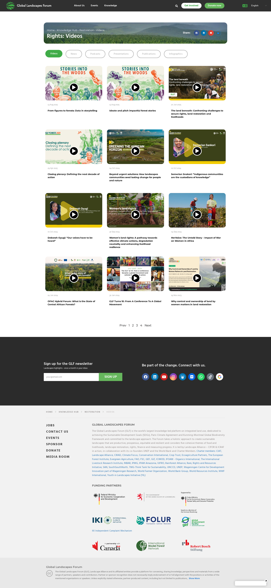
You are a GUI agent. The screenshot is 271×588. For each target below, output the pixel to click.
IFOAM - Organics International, (183, 459)
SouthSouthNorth (118, 467)
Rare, (190, 463)
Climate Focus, (130, 455)
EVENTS (52, 438)
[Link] (10, 6)
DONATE (53, 450)
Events (94, 6)
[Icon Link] (219, 376)
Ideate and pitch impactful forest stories (132, 110)
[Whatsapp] (201, 376)
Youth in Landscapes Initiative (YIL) (126, 475)
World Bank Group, (178, 471)
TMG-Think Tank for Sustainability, (148, 467)
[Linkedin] (154, 376)
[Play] (73, 87)
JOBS (50, 425)
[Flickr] (191, 376)
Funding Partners (106, 485)
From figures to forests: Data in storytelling (72, 110)
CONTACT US (57, 431)
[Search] (176, 6)
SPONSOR (54, 444)
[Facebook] (145, 376)
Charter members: (206, 451)
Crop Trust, (175, 455)
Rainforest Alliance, (176, 463)
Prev (123, 325)
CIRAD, (118, 455)
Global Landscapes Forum (34, 5)
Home (51, 30)
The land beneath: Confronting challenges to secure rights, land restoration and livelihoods (197, 113)
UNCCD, (172, 467)
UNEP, (180, 467)
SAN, (106, 467)
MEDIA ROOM (58, 456)
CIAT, (219, 451)
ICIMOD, (161, 459)
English (254, 5)
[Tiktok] (210, 376)
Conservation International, (154, 455)
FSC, (143, 459)
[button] (196, 33)
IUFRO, (161, 463)
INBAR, (128, 463)
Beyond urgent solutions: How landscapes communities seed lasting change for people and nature (135, 177)
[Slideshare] (182, 376)
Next (148, 325)
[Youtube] (164, 376)
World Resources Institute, (204, 471)
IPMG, (135, 463)
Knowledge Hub (67, 30)
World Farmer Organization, (153, 471)
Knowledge (110, 6)
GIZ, (153, 459)
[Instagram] (173, 376)
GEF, (148, 459)
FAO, (137, 459)
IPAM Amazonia (147, 463)
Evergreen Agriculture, (122, 459)
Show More (194, 578)
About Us (79, 6)
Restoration (86, 30)
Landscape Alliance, (103, 455)
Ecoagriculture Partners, (195, 455)
